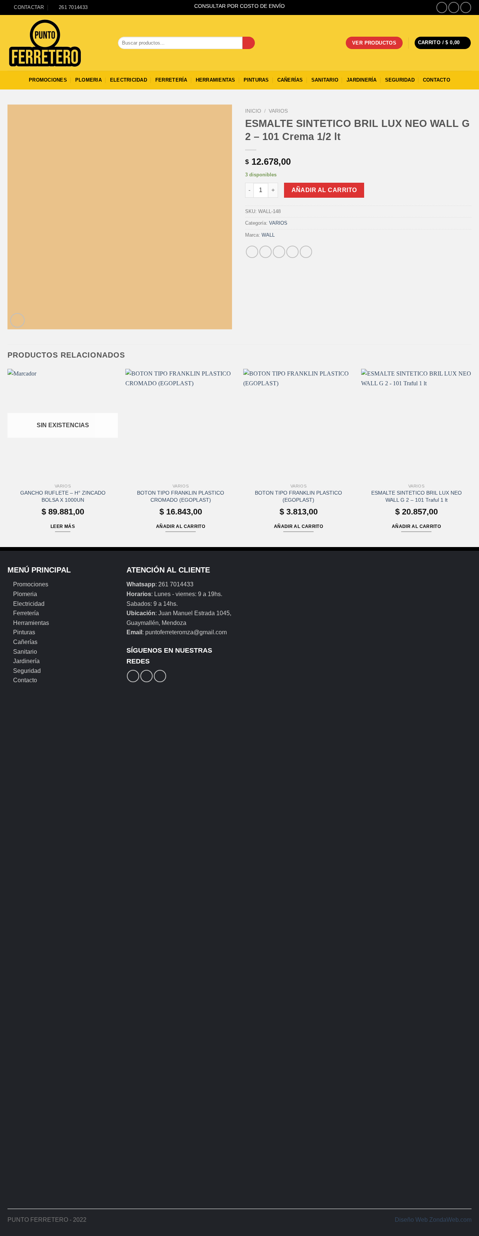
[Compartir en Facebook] (252, 252)
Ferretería (171, 80)
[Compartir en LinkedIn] (306, 252)
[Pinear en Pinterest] (292, 252)
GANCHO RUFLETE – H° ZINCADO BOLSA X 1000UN (63, 496)
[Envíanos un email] (465, 7)
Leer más (63, 526)
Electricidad (128, 80)
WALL (268, 235)
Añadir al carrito (324, 190)
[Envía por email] (279, 252)
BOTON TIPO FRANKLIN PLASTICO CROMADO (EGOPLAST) (180, 496)
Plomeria (88, 80)
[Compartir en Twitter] (265, 252)
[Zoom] (17, 320)
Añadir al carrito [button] (180, 526)
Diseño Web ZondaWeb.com (433, 1220)
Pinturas (256, 80)
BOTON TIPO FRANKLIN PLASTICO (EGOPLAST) (298, 496)
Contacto (436, 80)
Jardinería (362, 80)
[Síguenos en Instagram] (453, 7)
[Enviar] (248, 43)
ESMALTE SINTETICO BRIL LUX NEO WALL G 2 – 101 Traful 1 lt (416, 496)
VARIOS (278, 111)
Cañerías (290, 80)
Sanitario (324, 80)
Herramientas (215, 80)
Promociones (48, 80)
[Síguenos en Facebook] (441, 7)
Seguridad (400, 80)
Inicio (253, 111)
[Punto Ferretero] (57, 43)
